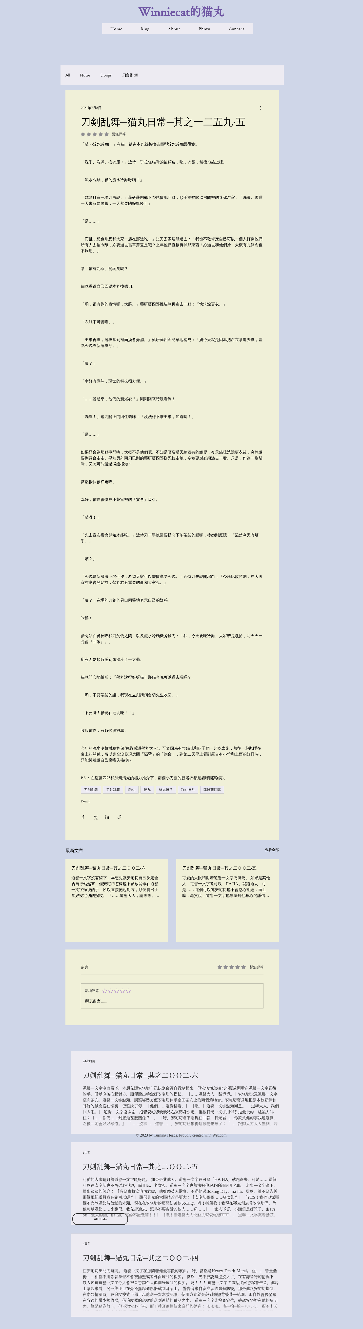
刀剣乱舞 (113, 789)
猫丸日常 (188, 789)
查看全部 (272, 850)
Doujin (106, 75)
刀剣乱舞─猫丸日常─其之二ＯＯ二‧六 (108, 868)
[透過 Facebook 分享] (83, 817)
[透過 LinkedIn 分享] (107, 817)
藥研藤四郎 (212, 789)
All (67, 75)
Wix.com (219, 1135)
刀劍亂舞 (130, 75)
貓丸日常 (166, 789)
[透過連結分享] (119, 817)
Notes (85, 75)
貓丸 (147, 789)
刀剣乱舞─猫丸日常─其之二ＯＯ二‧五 (219, 868)
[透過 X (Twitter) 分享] (95, 817)
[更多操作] (260, 108)
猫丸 (131, 789)
